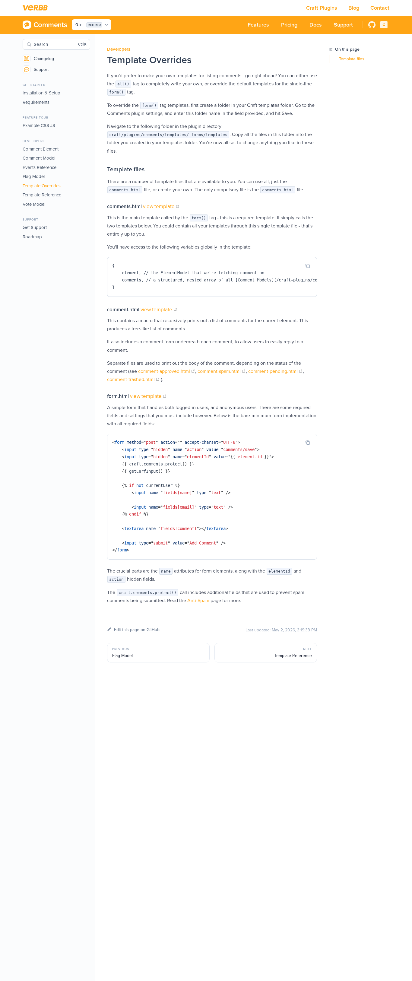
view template (161, 206)
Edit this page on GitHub (137, 630)
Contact (379, 7)
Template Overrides (42, 186)
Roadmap (32, 236)
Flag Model (34, 176)
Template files (351, 59)
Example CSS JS (39, 125)
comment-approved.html (166, 371)
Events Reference (39, 167)
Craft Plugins (322, 7)
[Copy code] (307, 266)
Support (41, 69)
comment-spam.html (222, 371)
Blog (354, 7)
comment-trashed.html (133, 379)
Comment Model (39, 158)
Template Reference (42, 195)
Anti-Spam (198, 600)
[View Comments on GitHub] (371, 24)
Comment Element (41, 149)
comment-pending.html (275, 371)
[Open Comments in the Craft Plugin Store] (384, 24)
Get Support (35, 227)
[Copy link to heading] (101, 169)
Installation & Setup (41, 93)
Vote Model (34, 204)
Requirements (36, 102)
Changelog (44, 59)
